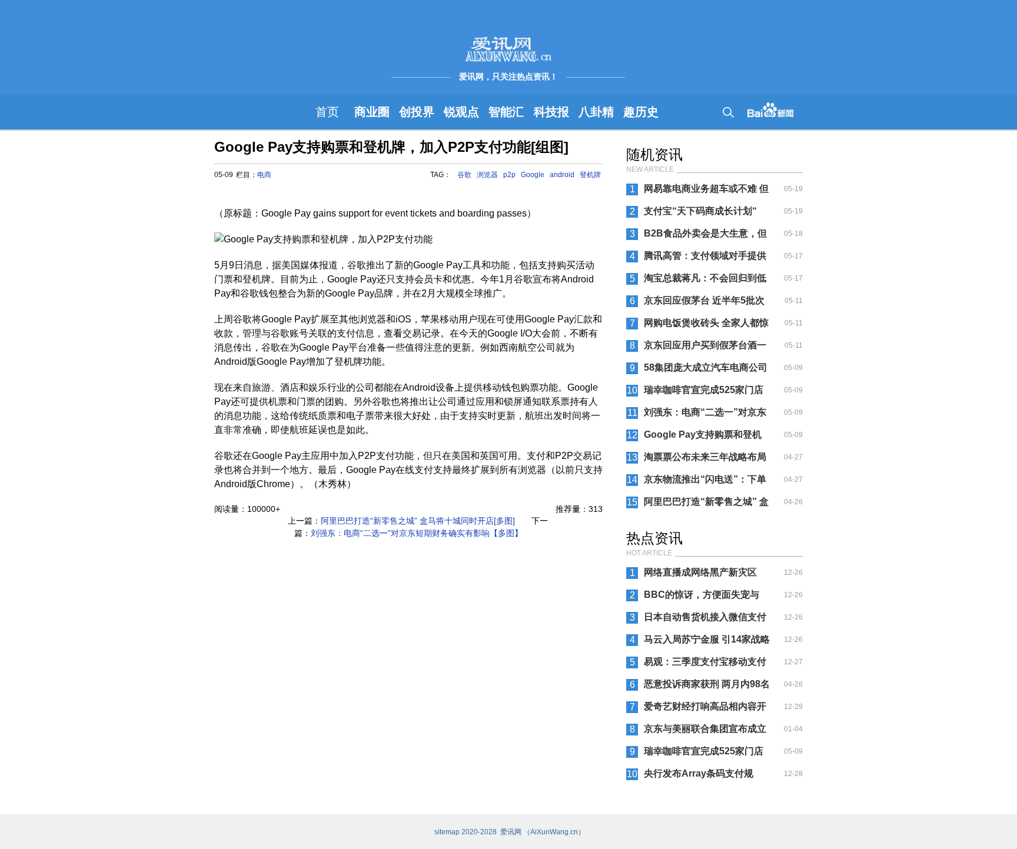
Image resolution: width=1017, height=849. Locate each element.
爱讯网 (510, 832)
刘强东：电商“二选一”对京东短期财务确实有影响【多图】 (417, 533)
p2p (509, 175)
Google (532, 175)
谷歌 (464, 175)
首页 (327, 111)
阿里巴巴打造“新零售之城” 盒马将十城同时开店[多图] (418, 520)
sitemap (447, 832)
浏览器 (487, 175)
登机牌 (590, 175)
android (562, 175)
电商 (264, 175)
